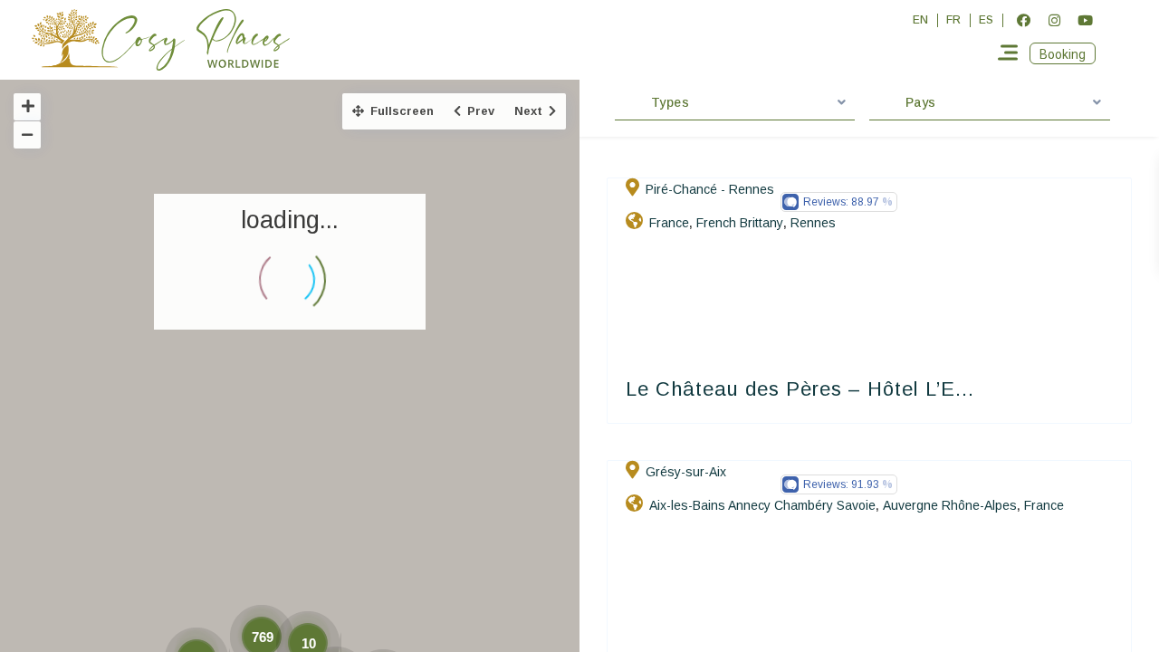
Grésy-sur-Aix (686, 472)
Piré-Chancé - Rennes (710, 189)
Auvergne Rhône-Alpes (950, 505)
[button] (1063, 53)
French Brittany (739, 223)
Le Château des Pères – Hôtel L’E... (800, 389)
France (669, 223)
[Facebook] (1023, 20)
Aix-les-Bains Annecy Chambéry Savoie (762, 505)
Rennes (813, 223)
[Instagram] (1054, 20)
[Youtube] (1085, 20)
